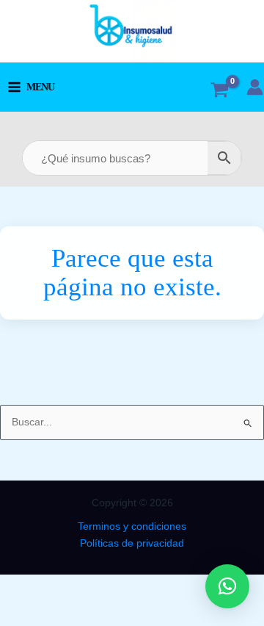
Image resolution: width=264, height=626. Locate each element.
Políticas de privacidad (132, 543)
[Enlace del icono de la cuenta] (254, 87)
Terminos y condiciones (132, 526)
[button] (227, 586)
